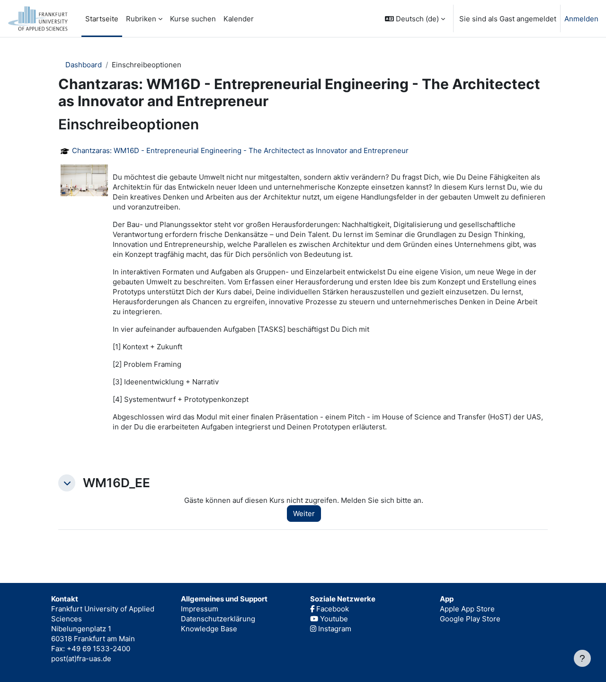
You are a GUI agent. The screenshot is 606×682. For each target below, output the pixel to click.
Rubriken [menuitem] (141, 18)
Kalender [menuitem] (238, 18)
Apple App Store (467, 608)
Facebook (331, 608)
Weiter (304, 513)
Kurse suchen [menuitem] (193, 18)
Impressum (199, 608)
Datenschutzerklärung (218, 618)
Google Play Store (470, 618)
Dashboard (83, 64)
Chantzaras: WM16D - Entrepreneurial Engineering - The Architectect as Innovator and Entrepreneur (240, 150)
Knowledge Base (209, 628)
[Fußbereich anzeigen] (582, 658)
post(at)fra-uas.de (81, 658)
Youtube (333, 618)
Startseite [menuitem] (101, 18)
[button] (415, 18)
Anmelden (581, 18)
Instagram (333, 628)
